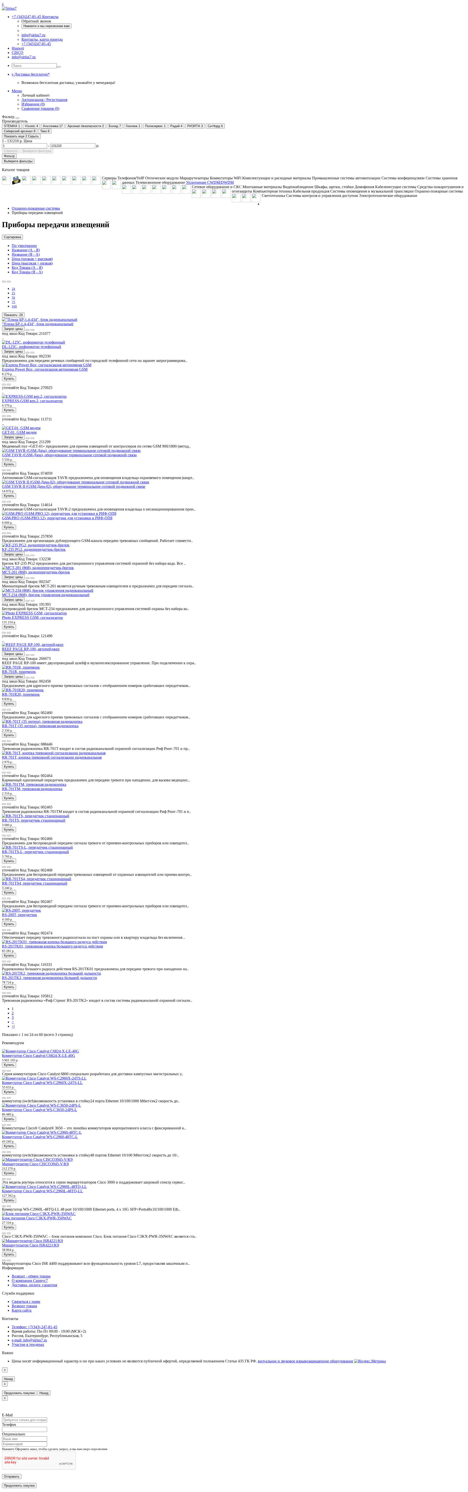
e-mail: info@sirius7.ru (29, 1340)
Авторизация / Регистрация (44, 100)
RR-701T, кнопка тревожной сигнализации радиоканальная (52, 757)
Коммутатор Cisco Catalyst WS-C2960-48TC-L (40, 1137)
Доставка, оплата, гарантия (34, 1285)
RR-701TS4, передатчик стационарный (34, 883)
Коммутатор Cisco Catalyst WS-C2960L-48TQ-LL (42, 1191)
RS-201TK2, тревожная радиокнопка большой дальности (49, 978)
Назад (8, 1379)
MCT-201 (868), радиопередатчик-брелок (36, 572)
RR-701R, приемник (19, 672)
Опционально (13, 1434)
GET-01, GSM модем (19, 432)
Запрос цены (13, 329)
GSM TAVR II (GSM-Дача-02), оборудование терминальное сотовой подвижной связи (73, 486)
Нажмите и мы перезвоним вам (46, 26)
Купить (9, 378)
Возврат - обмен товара (31, 1276)
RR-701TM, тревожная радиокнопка (32, 789)
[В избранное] (27, 330)
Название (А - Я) (26, 250)
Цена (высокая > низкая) (32, 263)
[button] (31, 74)
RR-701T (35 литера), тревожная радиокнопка (40, 726)
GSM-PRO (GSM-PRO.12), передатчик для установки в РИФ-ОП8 (57, 518)
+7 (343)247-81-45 (36, 44)
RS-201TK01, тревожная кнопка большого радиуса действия (52, 946)
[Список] (4, 281)
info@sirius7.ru (33, 35)
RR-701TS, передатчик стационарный (33, 820)
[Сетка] (9, 281)
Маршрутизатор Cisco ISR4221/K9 (30, 1245)
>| (13, 1026)
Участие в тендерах (28, 1344)
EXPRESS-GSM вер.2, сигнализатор (32, 401)
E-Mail (7, 1415)
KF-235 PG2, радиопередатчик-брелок (34, 549)
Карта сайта (21, 1310)
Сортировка (12, 237)
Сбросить (11, 151)
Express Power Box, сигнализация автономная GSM (45, 369)
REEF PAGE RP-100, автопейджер (30, 649)
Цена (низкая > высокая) (32, 259)
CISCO (17, 53)
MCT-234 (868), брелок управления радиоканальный (45, 595)
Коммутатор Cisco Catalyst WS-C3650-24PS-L (39, 1110)
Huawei (18, 48)
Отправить (12, 1476)
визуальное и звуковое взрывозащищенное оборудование (305, 1361)
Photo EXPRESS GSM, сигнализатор (32, 617)
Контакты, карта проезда (42, 39)
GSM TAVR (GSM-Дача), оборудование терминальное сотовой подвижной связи (69, 455)
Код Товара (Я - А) (27, 272)
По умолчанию (24, 246)
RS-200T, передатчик (19, 915)
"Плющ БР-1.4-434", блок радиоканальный (37, 324)
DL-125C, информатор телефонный (31, 347)
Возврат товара (24, 1306)
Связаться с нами (26, 1301)
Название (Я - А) (26, 254)
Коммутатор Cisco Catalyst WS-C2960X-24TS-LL (42, 1083)
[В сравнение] (32, 330)
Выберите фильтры (37, 151)
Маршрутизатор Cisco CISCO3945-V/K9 (35, 1164)
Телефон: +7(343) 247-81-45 (34, 1327)
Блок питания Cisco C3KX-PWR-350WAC (37, 1218)
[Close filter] (17, 118)
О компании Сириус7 (30, 1280)
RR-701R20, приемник (21, 694)
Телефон (9, 1424)
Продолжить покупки (19, 1393)
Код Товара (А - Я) (27, 268)
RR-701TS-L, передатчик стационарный (35, 852)
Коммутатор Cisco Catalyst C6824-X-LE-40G (38, 1055)
